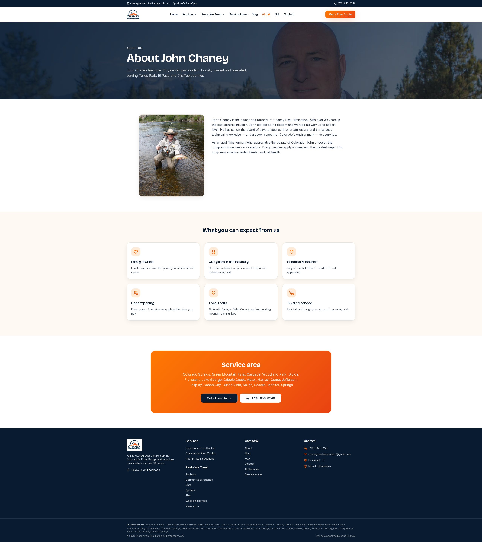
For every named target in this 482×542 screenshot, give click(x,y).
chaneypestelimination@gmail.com (149, 3)
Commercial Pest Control (201, 453)
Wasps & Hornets (196, 500)
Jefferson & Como (334, 524)
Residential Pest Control (200, 448)
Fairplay (280, 524)
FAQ (277, 14)
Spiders (190, 490)
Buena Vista (212, 524)
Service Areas (238, 14)
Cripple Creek (228, 524)
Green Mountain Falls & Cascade (256, 524)
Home (174, 14)
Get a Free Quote (340, 14)
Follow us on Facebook (145, 469)
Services (188, 14)
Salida (201, 524)
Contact (289, 14)
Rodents (191, 474)
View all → (193, 506)
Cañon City (172, 524)
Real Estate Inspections (200, 458)
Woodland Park (187, 524)
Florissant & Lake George (309, 524)
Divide (289, 524)
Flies (188, 495)
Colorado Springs (154, 524)
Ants (188, 485)
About (266, 14)
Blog (255, 14)
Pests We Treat (211, 14)
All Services (252, 469)
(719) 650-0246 (346, 3)
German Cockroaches (199, 479)
